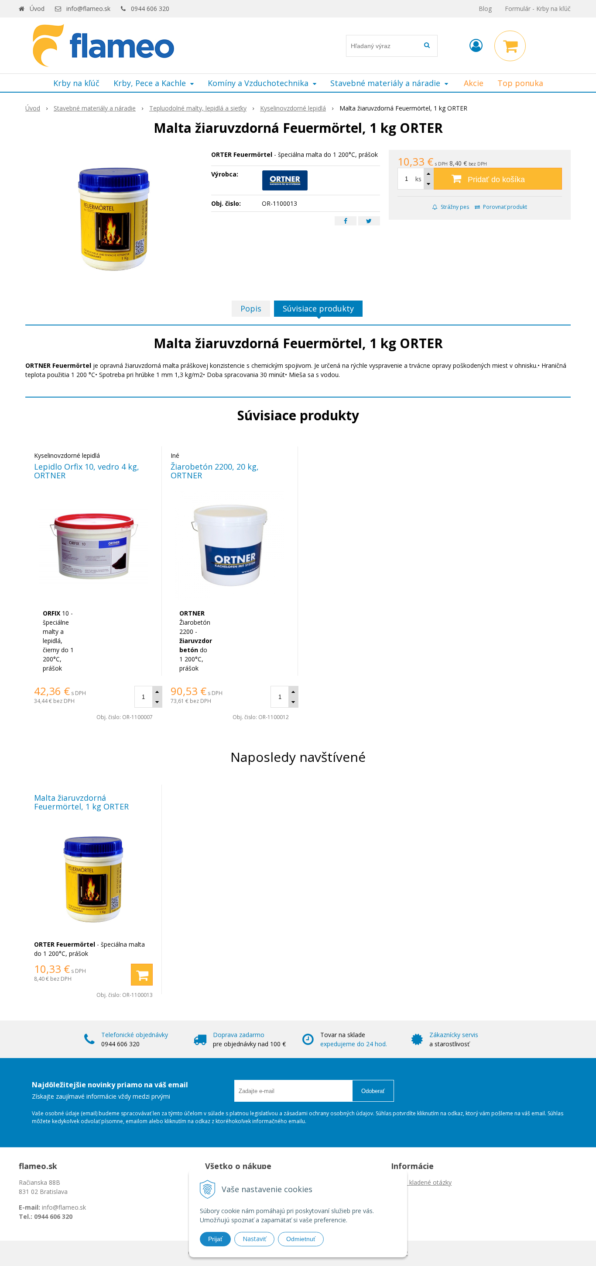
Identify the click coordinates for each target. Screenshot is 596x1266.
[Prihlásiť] (476, 45)
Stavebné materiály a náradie (95, 108)
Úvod (37, 8)
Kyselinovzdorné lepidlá (293, 108)
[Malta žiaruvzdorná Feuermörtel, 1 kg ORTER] (113, 215)
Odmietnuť (300, 1238)
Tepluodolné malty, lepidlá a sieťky (198, 108)
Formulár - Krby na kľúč (538, 8)
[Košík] (510, 46)
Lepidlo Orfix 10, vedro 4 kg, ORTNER (86, 471)
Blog (485, 8)
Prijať (215, 1238)
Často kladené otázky (421, 1182)
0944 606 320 (150, 8)
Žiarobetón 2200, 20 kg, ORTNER (215, 471)
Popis (250, 308)
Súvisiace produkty (318, 308)
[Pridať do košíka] (142, 975)
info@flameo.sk (88, 8)
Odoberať (373, 1091)
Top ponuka (520, 83)
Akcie (473, 83)
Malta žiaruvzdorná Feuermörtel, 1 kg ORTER (81, 802)
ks (418, 179)
